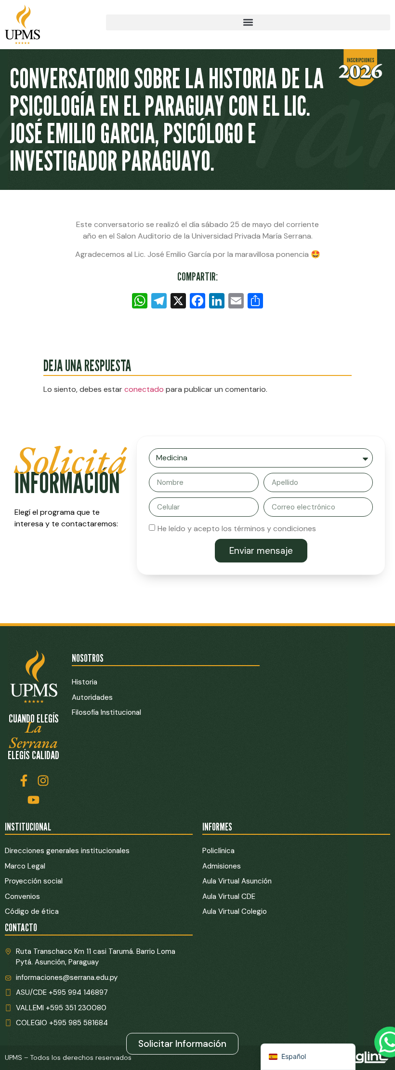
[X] (178, 302)
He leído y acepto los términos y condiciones (237, 528)
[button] (248, 22)
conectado (144, 389)
